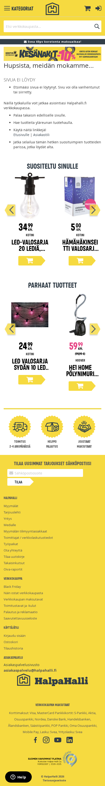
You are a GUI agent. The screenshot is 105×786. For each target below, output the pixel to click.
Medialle (10, 525)
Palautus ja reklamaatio (21, 612)
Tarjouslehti (12, 512)
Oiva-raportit (13, 569)
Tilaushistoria (13, 648)
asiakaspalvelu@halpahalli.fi (30, 670)
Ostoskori (11, 642)
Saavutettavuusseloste (20, 618)
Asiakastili (41, 134)
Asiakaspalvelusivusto (21, 664)
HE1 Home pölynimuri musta (80, 373)
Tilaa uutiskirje (14, 556)
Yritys (8, 518)
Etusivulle (21, 134)
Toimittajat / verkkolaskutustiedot (28, 537)
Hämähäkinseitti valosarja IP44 (80, 248)
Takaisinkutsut (14, 563)
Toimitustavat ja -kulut (20, 605)
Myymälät (11, 506)
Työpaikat (11, 544)
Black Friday (12, 586)
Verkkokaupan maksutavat (23, 599)
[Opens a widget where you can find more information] (18, 777)
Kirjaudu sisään (15, 635)
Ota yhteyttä (13, 550)
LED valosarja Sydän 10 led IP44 (30, 367)
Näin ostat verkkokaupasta (23, 593)
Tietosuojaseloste (54, 780)
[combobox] (52, 26)
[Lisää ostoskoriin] (29, 260)
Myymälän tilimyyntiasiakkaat (25, 531)
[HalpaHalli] (52, 8)
